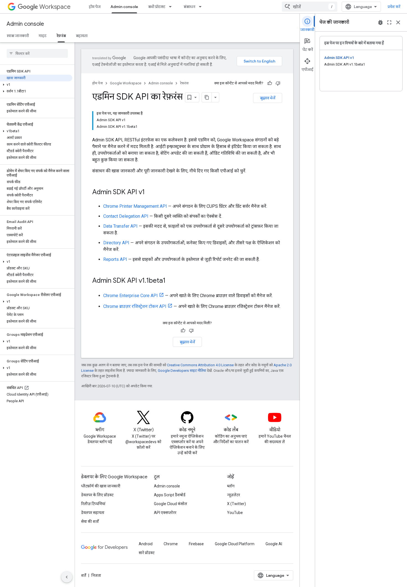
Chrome (171, 544)
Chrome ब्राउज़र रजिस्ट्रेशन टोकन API (134, 306)
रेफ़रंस (61, 35)
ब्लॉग (231, 486)
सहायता (81, 35)
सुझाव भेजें (267, 97)
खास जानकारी (18, 35)
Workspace (55, 7)
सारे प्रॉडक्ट (146, 552)
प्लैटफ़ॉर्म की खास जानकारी (100, 486)
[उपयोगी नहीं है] (278, 83)
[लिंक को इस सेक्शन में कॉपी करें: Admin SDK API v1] (150, 192)
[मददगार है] (270, 83)
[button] (36, 84)
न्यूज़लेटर (233, 495)
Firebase (196, 544)
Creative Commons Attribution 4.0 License (200, 365)
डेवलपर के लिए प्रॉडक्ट (97, 495)
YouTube (235, 512)
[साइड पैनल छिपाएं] (66, 577)
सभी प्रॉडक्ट (156, 6)
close (398, 22)
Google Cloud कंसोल (170, 504)
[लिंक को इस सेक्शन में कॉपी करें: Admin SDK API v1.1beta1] (171, 281)
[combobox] (309, 7)
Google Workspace (125, 83)
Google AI (274, 544)
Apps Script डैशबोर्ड (170, 495)
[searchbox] (37, 53)
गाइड (43, 35)
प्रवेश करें (394, 6)
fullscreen (389, 22)
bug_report (380, 22)
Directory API (116, 242)
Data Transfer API (120, 226)
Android (146, 544)
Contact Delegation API (125, 216)
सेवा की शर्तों (90, 521)
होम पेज (95, 6)
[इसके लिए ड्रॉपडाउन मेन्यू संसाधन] (201, 6)
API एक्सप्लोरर (165, 512)
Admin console (124, 6)
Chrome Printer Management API (135, 206)
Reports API (115, 259)
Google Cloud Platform (234, 544)
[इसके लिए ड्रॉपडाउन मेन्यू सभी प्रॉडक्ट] (172, 6)
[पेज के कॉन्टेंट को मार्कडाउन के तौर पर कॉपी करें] (207, 97)
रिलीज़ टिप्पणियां (93, 504)
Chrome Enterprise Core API (130, 295)
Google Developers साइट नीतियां (182, 370)
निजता (96, 575)
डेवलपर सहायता (92, 512)
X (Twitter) (236, 504)
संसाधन (189, 6)
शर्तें (83, 575)
